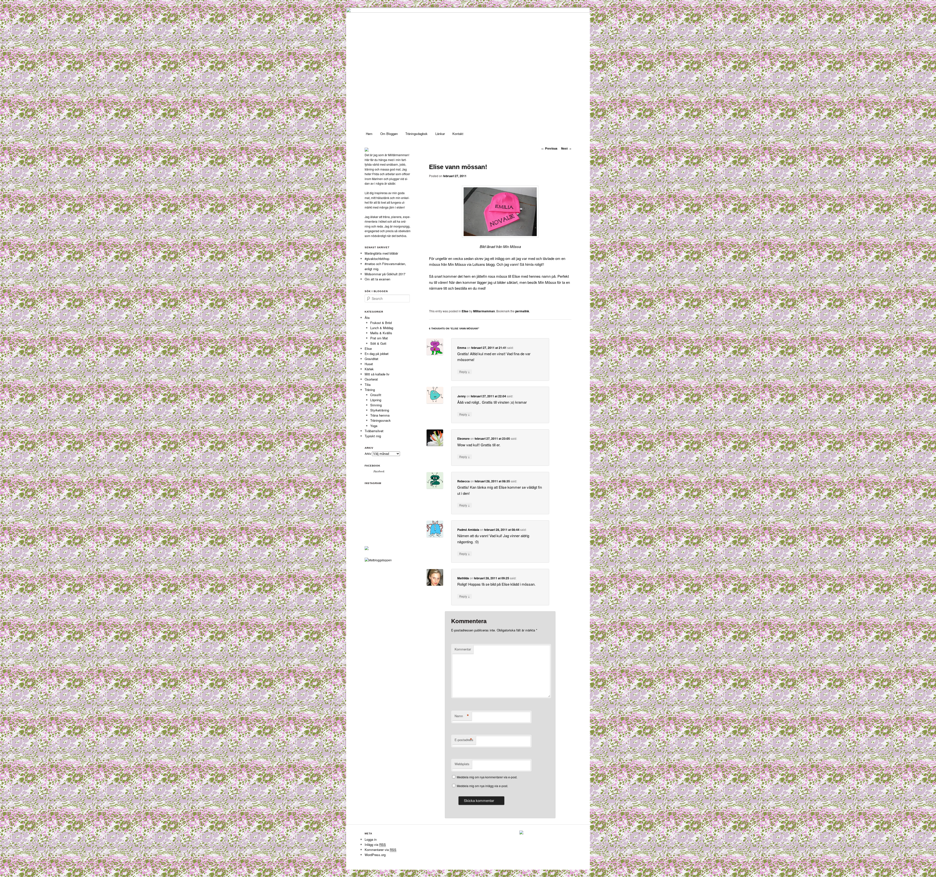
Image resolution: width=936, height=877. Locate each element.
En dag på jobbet (377, 353)
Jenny (461, 396)
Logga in (371, 839)
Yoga (373, 425)
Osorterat (371, 379)
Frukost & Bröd (381, 322)
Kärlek (369, 369)
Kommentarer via (380, 849)
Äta (367, 317)
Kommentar (463, 649)
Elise (465, 311)
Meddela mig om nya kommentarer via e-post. (487, 777)
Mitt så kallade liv (377, 374)
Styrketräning (379, 410)
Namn (462, 716)
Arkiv (368, 453)
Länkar (440, 133)
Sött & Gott (378, 343)
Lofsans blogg (483, 264)
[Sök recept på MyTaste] (378, 560)
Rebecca (463, 481)
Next (566, 148)
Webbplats (462, 764)
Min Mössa (547, 282)
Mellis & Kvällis (381, 333)
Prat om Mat (379, 338)
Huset (369, 364)
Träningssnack (380, 420)
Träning (370, 389)
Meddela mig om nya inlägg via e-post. (482, 786)
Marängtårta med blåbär (381, 253)
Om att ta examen (377, 279)
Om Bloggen (389, 133)
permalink (522, 311)
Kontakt (457, 133)
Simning (376, 405)
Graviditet (371, 358)
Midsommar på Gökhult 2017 (385, 274)
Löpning (375, 400)
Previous (549, 148)
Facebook (372, 465)
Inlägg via (375, 844)
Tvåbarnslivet (374, 431)
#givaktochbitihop (377, 258)
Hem (369, 133)
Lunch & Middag (381, 327)
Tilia (367, 384)
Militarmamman (484, 311)
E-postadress (464, 740)
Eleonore (463, 438)
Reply (464, 371)
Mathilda (463, 578)
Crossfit (375, 394)
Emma (461, 347)
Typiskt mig (373, 436)
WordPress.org (375, 854)
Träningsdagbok (416, 133)
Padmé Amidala (468, 529)
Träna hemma (380, 415)
